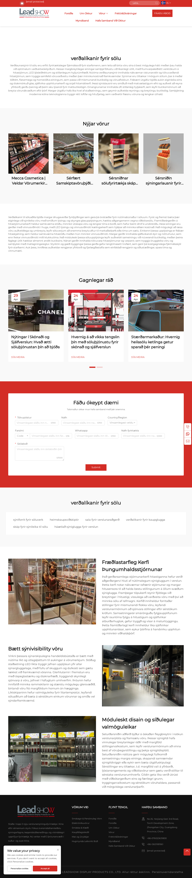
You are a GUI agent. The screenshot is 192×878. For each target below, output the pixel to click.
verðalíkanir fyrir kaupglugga (145, 519)
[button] (92, 367)
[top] (187, 852)
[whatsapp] (187, 434)
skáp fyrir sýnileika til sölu (30, 526)
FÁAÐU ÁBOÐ (162, 13)
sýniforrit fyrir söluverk (28, 519)
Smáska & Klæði (80, 827)
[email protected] (35, 1)
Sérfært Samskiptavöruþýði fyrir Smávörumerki (73, 181)
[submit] (156, 3)
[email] (187, 441)
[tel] (187, 426)
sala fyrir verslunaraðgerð (102, 519)
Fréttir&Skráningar (126, 13)
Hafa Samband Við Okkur (110, 20)
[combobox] (122, 422)
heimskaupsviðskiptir (64, 519)
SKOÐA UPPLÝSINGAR (28, 153)
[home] (34, 13)
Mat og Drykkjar (80, 836)
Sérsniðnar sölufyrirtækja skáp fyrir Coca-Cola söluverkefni (119, 181)
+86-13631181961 (155, 844)
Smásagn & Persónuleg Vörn (87, 818)
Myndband (82, 20)
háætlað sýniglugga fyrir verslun (76, 526)
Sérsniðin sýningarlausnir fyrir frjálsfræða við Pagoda (163, 181)
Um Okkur (86, 13)
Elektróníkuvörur (81, 823)
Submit (96, 467)
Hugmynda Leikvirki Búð (85, 841)
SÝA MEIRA (17, 357)
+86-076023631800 (157, 838)
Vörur (102, 13)
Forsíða (68, 13)
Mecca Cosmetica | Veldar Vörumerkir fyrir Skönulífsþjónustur (28, 181)
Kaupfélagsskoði (80, 832)
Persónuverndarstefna (167, 872)
